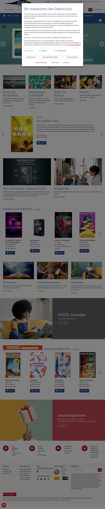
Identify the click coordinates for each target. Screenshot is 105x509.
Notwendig (30, 51)
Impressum (66, 62)
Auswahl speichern (72, 57)
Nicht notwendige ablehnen (50, 57)
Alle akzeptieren (30, 57)
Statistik (44, 51)
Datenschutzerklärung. (74, 45)
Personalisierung (61, 51)
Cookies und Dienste (41, 62)
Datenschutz (55, 62)
